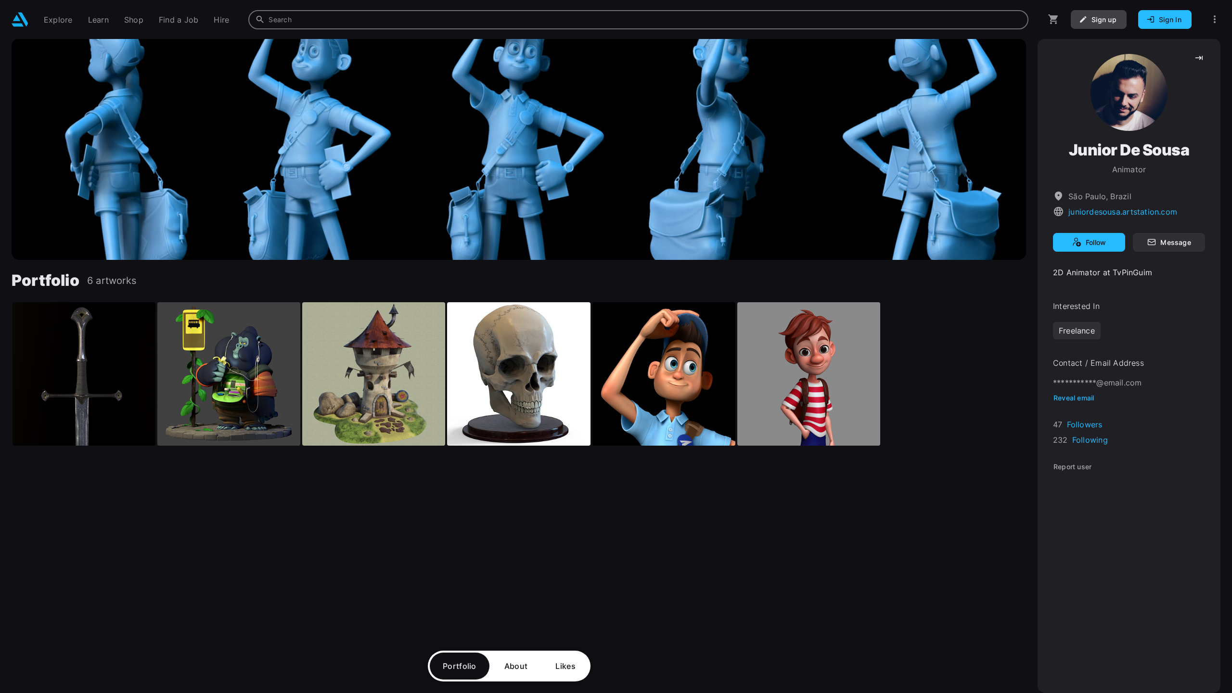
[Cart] (1053, 19)
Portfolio (459, 666)
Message (1175, 242)
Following (1090, 440)
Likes (565, 666)
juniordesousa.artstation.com (1122, 212)
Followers (1085, 424)
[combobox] (638, 19)
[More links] (1214, 19)
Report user (1072, 466)
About (516, 666)
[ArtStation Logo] (20, 19)
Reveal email (1073, 398)
